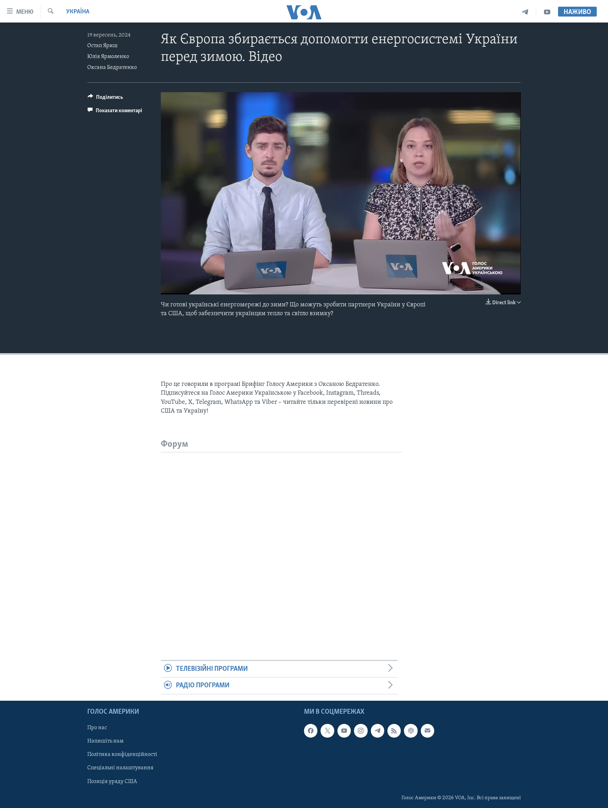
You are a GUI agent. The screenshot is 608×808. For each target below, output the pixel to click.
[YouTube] (547, 12)
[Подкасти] (410, 730)
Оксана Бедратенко (112, 67)
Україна (77, 12)
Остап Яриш (102, 46)
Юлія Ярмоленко (108, 56)
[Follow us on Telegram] (377, 730)
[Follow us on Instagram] (360, 730)
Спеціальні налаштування (120, 768)
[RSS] (394, 730)
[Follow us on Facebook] (310, 730)
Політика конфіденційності (122, 754)
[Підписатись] (427, 730)
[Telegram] (525, 12)
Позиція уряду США (112, 781)
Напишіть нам (105, 741)
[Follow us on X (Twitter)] (327, 730)
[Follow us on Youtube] (344, 730)
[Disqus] (281, 540)
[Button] (105, 99)
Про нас (97, 728)
